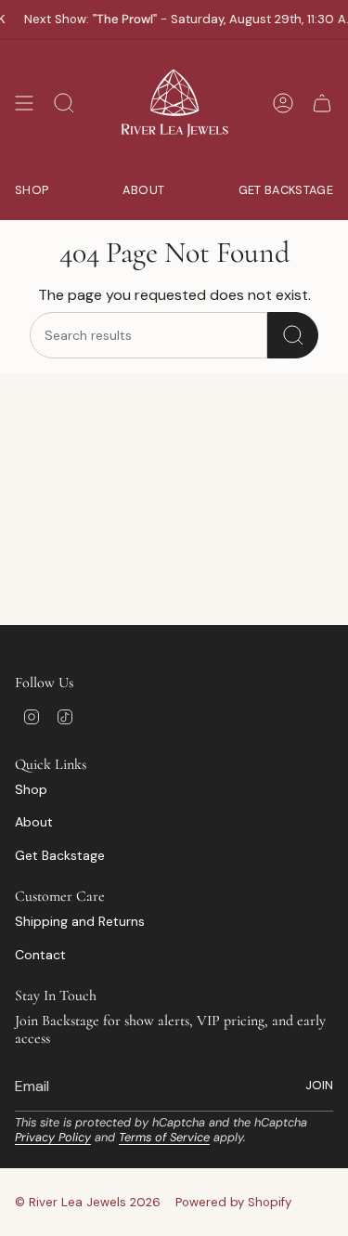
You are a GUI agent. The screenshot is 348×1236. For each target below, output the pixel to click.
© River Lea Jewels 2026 (88, 1202)
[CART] (322, 103)
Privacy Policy (53, 1137)
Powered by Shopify (233, 1202)
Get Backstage (60, 855)
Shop (31, 789)
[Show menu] (24, 103)
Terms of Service (164, 1137)
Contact (40, 954)
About (34, 821)
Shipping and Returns (80, 921)
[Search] (292, 335)
